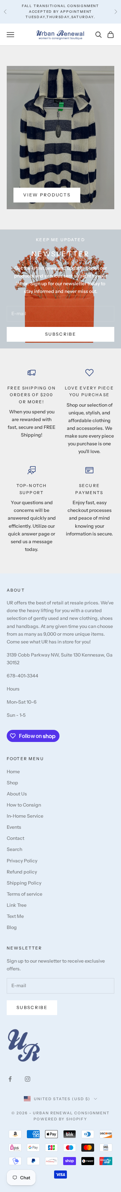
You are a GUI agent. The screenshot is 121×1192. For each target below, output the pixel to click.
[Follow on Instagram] (27, 1079)
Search (14, 849)
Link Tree (17, 905)
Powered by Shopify (61, 1119)
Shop (12, 783)
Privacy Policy (22, 861)
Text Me (15, 916)
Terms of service (24, 894)
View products (47, 194)
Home (13, 772)
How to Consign (24, 805)
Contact (15, 838)
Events (14, 827)
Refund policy (22, 872)
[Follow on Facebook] (10, 1079)
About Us (17, 794)
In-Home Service (25, 816)
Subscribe (60, 334)
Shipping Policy (24, 883)
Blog (12, 927)
